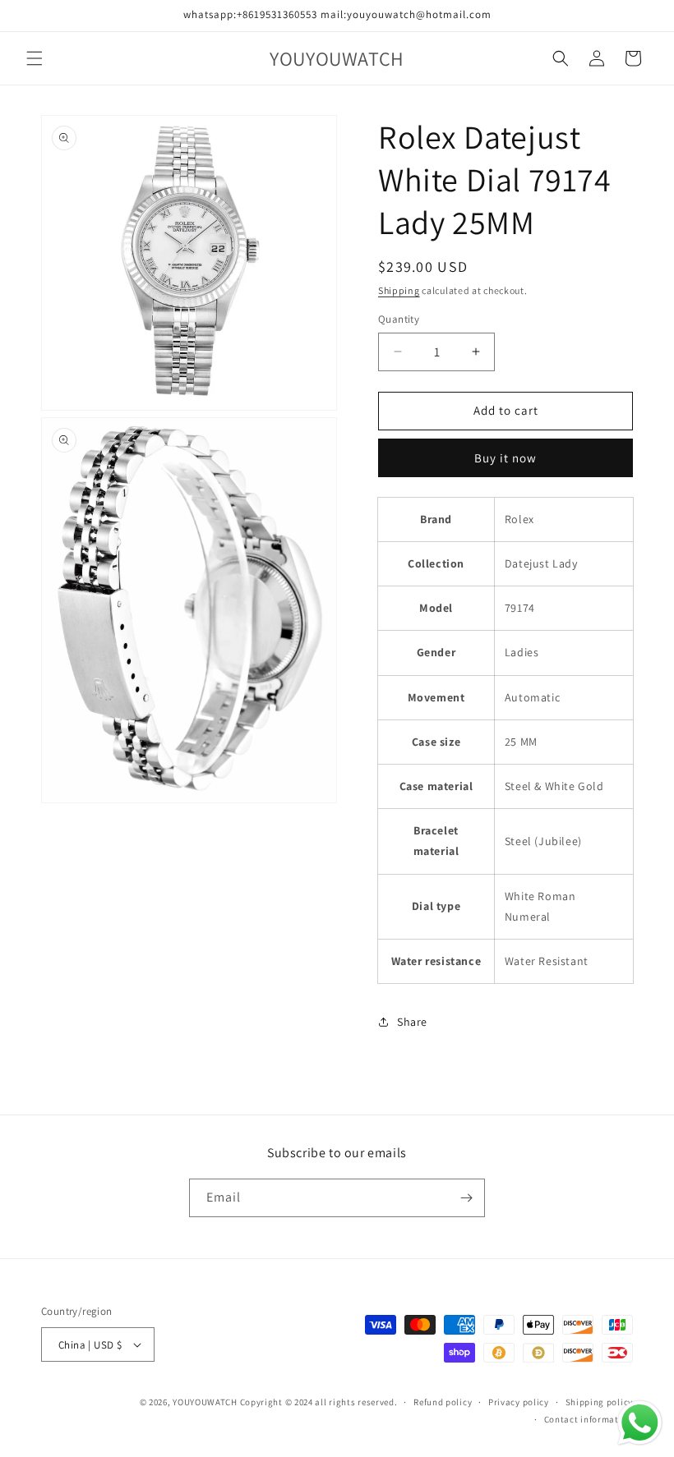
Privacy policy (518, 1402)
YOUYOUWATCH (205, 1402)
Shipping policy (600, 1402)
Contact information (588, 1419)
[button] (34, 58)
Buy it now (505, 458)
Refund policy (442, 1402)
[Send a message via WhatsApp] (640, 1423)
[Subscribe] (466, 1198)
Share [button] (412, 1021)
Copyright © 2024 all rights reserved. (319, 1402)
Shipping (399, 290)
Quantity (398, 319)
